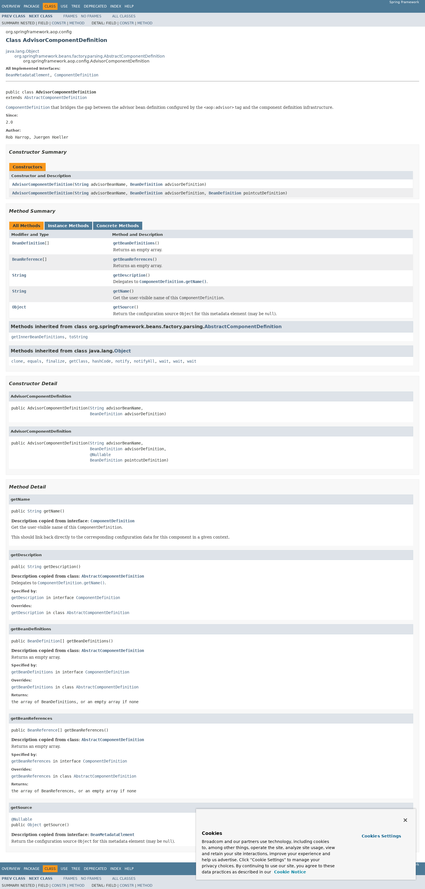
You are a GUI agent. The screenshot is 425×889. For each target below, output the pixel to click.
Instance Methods (68, 225)
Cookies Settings (381, 836)
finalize (55, 361)
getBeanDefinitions (134, 243)
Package (32, 6)
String (81, 184)
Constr (59, 23)
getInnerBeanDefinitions (37, 337)
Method (76, 23)
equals (34, 361)
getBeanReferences (132, 259)
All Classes (124, 16)
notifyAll (144, 361)
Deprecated (95, 6)
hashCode (101, 361)
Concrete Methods (118, 225)
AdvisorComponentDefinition (42, 184)
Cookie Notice (289, 872)
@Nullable (100, 454)
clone (17, 361)
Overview (11, 6)
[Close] (405, 820)
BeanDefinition (146, 184)
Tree (75, 6)
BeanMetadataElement (28, 75)
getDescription (129, 275)
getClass (78, 361)
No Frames (91, 16)
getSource (123, 307)
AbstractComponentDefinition (55, 97)
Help (129, 6)
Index (115, 6)
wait (164, 361)
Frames (70, 16)
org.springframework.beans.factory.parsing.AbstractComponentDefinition (89, 56)
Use (64, 6)
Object (19, 307)
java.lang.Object (22, 51)
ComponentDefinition (76, 75)
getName (121, 291)
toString (78, 337)
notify (122, 361)
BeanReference (27, 259)
